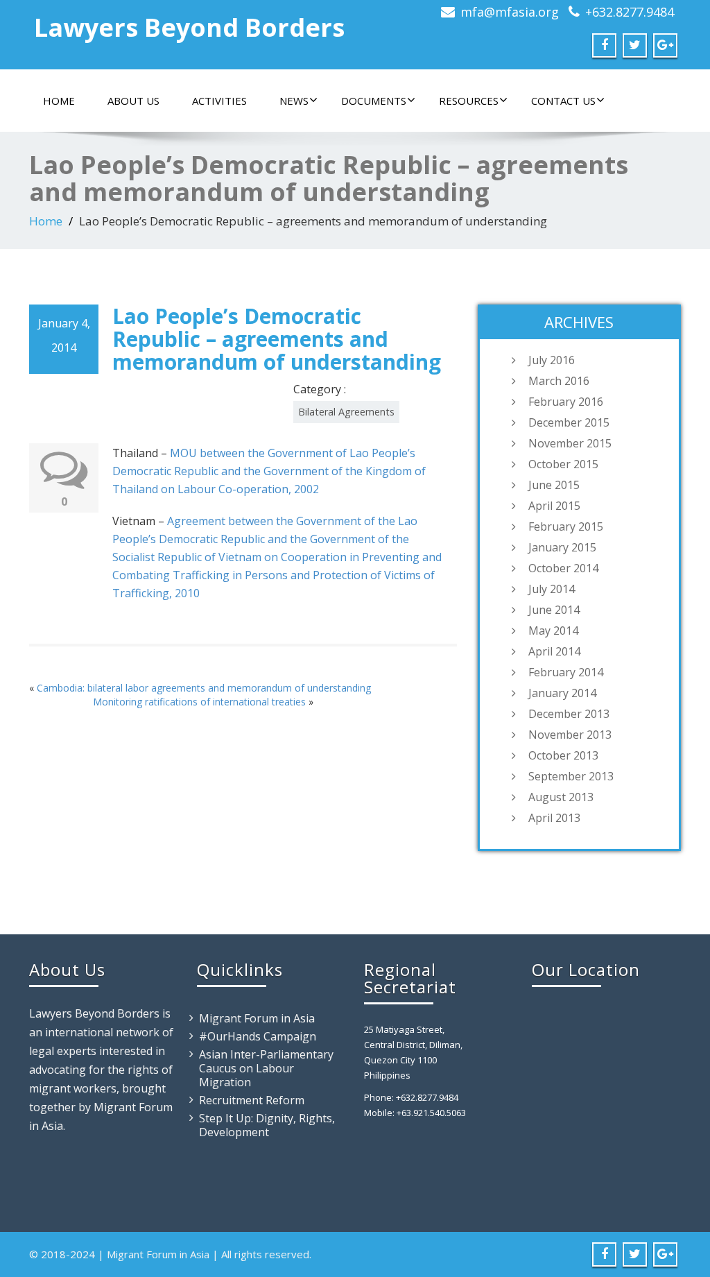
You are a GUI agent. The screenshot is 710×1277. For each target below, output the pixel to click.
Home (59, 101)
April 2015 (554, 506)
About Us (133, 101)
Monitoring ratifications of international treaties (199, 701)
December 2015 (568, 422)
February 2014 (565, 672)
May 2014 (553, 630)
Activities (219, 101)
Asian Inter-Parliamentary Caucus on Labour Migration (266, 1068)
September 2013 (571, 776)
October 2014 (563, 568)
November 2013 (570, 735)
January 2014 (562, 693)
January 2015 (562, 547)
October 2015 (563, 464)
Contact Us (563, 101)
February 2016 (565, 402)
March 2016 (558, 381)
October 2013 (563, 755)
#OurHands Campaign (257, 1036)
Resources (469, 101)
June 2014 (554, 610)
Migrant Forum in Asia (257, 1018)
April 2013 (554, 818)
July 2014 (551, 589)
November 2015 (570, 443)
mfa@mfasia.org (509, 11)
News (294, 101)
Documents (373, 101)
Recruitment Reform (251, 1100)
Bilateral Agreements (346, 411)
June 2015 (554, 485)
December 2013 (568, 714)
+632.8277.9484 (629, 11)
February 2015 (565, 526)
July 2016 (551, 360)
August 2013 (561, 797)
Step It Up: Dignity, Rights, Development (267, 1125)
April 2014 (554, 651)
